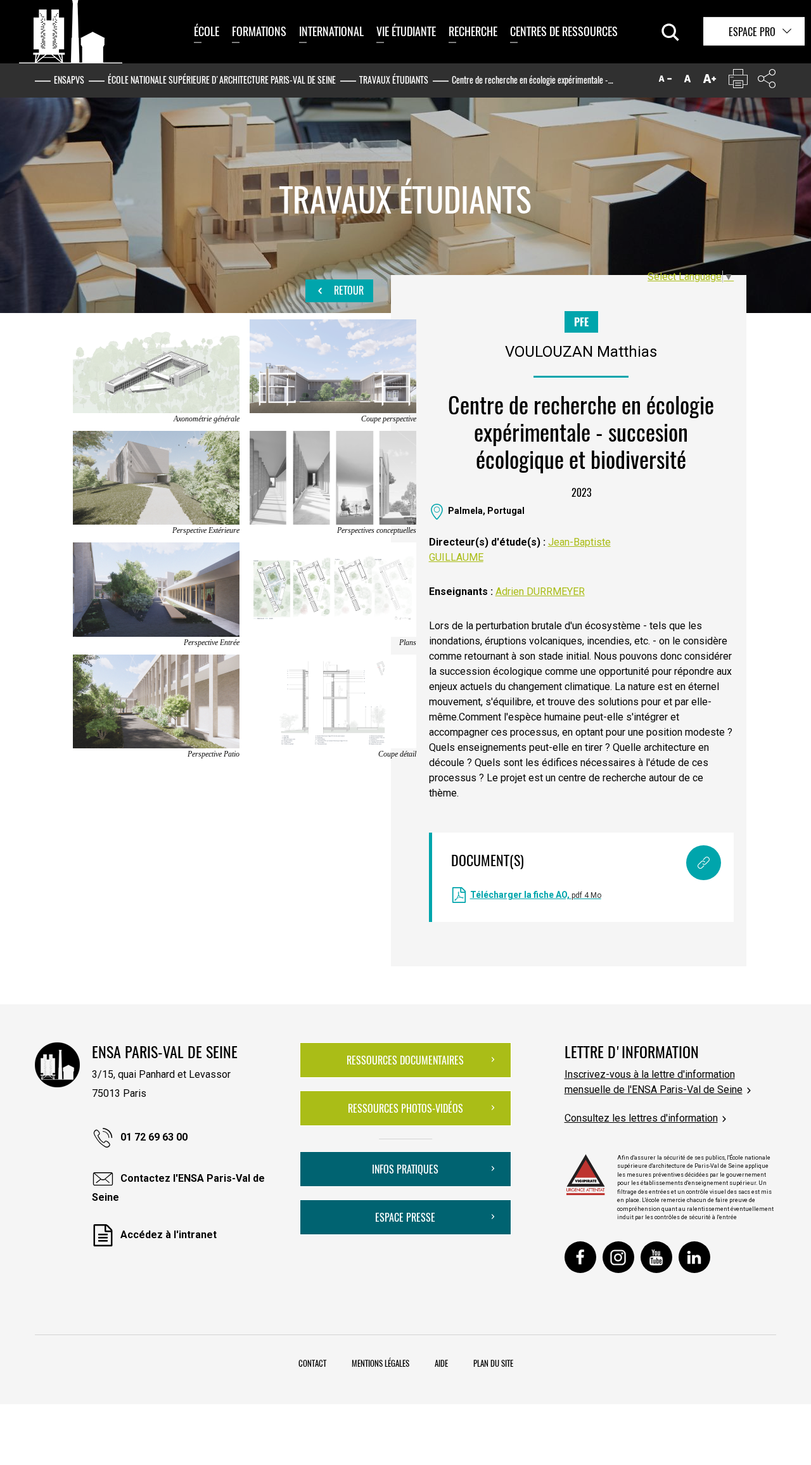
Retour (347, 290)
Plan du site (493, 1363)
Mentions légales (380, 1363)
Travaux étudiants (393, 79)
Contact (312, 1363)
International (331, 31)
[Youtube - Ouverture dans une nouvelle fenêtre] (656, 1257)
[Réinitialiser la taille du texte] (687, 81)
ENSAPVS (69, 79)
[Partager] (766, 81)
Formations (259, 31)
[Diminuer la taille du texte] (665, 81)
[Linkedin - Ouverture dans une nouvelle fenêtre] (694, 1257)
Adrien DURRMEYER (540, 591)
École (206, 31)
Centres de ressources (564, 31)
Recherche (473, 31)
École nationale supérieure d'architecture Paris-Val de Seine (222, 79)
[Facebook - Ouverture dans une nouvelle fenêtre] (580, 1257)
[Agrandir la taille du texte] (709, 81)
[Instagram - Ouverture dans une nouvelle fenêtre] (618, 1257)
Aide (441, 1363)
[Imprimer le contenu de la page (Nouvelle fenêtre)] (738, 81)
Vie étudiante (406, 31)
